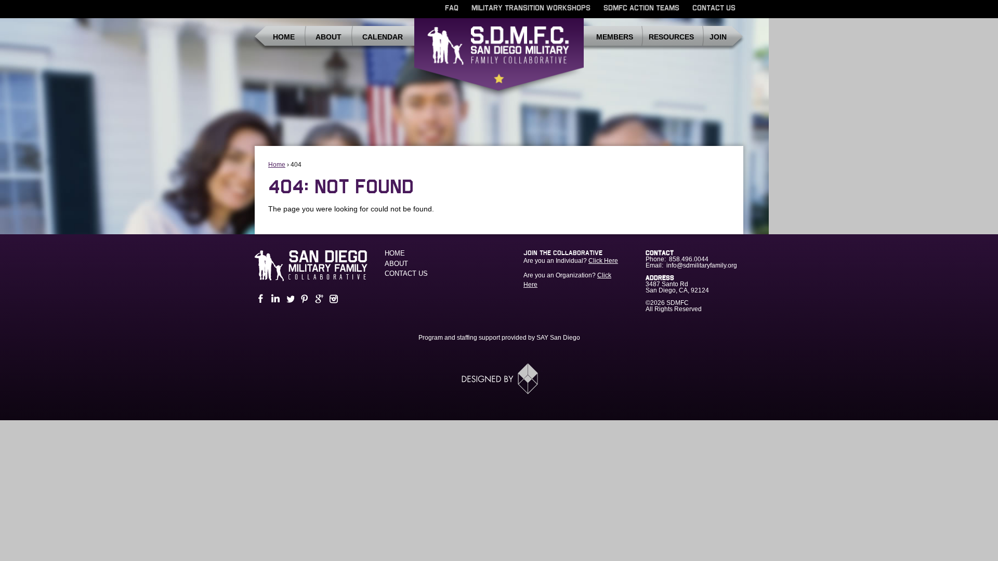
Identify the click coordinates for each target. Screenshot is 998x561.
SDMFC (499, 58)
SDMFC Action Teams (641, 8)
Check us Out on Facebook (260, 298)
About (329, 37)
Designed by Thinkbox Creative (499, 378)
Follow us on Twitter (289, 298)
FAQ (451, 8)
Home (284, 37)
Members (614, 37)
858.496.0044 (688, 259)
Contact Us (714, 8)
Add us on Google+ (318, 298)
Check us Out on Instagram (332, 298)
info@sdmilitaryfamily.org (701, 265)
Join (718, 37)
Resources (671, 37)
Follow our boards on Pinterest (303, 298)
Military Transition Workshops (530, 8)
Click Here (603, 260)
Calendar (382, 37)
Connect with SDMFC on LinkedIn (274, 298)
